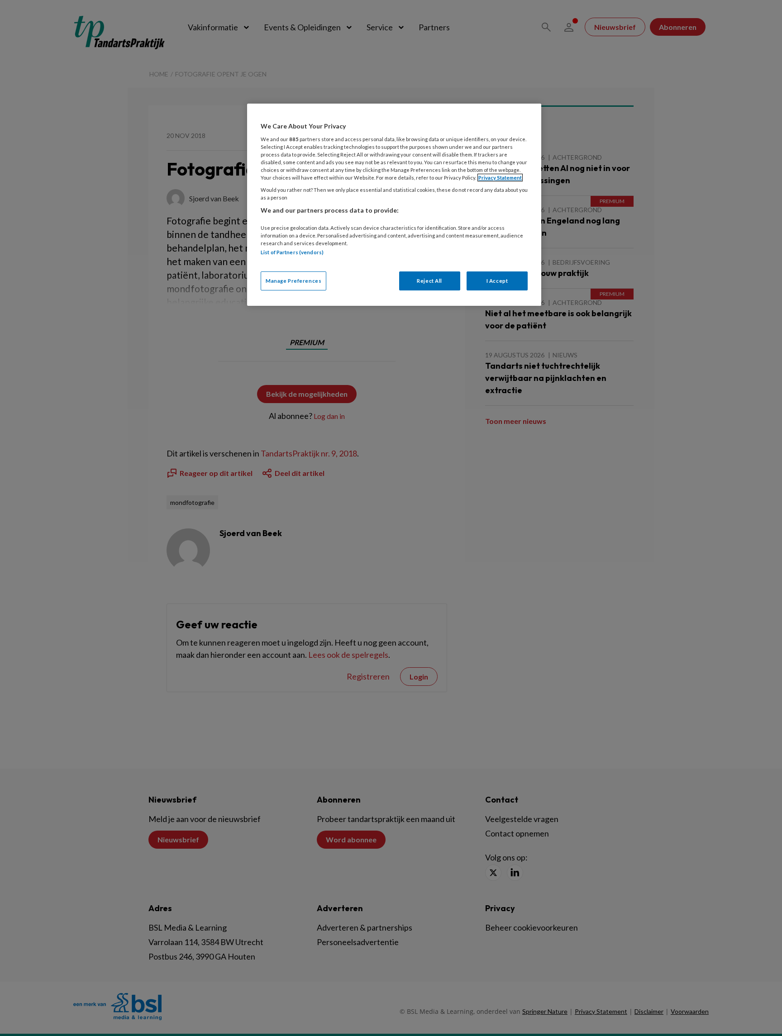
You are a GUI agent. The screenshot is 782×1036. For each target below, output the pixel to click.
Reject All (429, 281)
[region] (394, 205)
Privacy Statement (500, 178)
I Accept (497, 281)
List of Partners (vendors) (292, 252)
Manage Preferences (293, 281)
